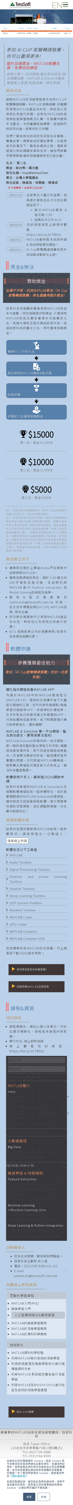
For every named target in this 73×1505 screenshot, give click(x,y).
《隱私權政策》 (19, 1476)
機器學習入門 (21, 1309)
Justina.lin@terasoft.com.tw (31, 602)
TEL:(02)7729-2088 (36, 1452)
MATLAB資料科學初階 (27, 1352)
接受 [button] (29, 1496)
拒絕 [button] (43, 1496)
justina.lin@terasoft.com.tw (35, 1276)
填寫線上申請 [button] (17, 840)
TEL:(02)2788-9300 (36, 1456)
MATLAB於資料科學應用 (29, 1334)
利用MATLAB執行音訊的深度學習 (35, 1358)
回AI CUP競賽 (25, 1411)
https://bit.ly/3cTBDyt (43, 234)
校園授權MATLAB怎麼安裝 (33, 986)
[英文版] (55, 3)
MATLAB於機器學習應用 (29, 1323)
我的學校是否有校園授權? (32, 969)
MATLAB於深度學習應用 (29, 1328)
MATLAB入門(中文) (25, 1303)
